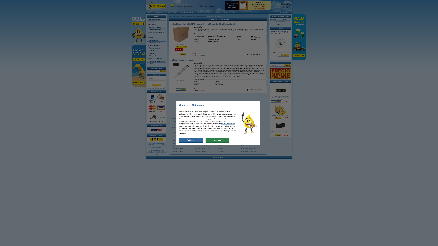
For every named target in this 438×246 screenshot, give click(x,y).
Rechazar (191, 140)
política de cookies (228, 123)
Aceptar (217, 140)
